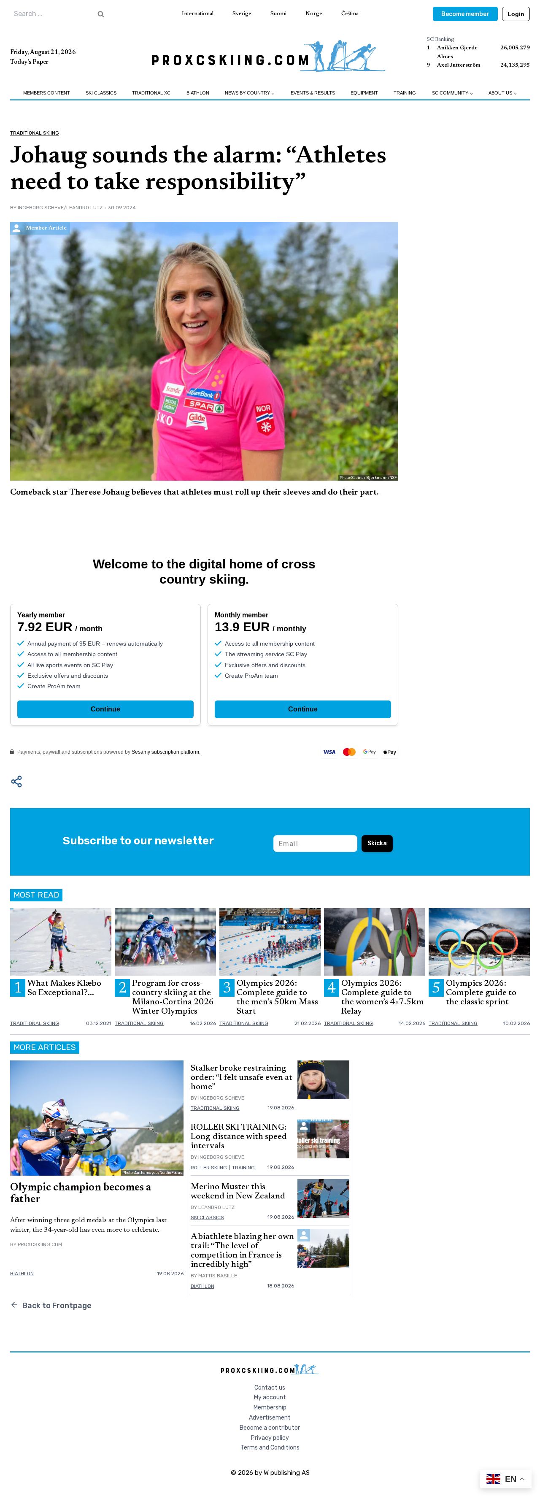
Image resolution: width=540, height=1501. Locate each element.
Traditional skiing (34, 133)
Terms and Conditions (270, 1447)
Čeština (350, 13)
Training (405, 92)
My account (270, 1397)
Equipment (364, 92)
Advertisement (270, 1417)
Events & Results (313, 92)
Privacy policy (270, 1438)
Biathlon (197, 92)
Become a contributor (270, 1427)
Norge (313, 13)
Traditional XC (151, 92)
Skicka (377, 843)
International (197, 13)
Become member (465, 14)
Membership (270, 1407)
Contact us (269, 1387)
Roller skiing (209, 1168)
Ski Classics (101, 92)
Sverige (241, 13)
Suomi (278, 13)
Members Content (46, 92)
